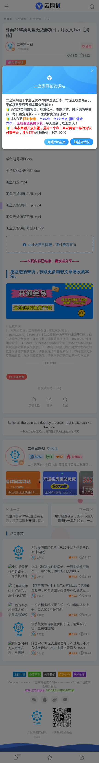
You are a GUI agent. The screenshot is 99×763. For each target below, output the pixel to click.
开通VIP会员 (56, 141)
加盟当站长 (82, 141)
